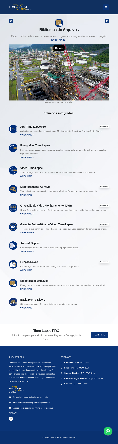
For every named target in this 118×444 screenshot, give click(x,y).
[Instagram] (11, 419)
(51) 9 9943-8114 (88, 373)
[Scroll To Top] (113, 441)
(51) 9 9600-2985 (81, 363)
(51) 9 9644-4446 (81, 384)
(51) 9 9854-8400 (96, 379)
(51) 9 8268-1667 (82, 368)
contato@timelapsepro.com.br (35, 397)
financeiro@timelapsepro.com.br (36, 403)
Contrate (100, 335)
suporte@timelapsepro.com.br (40, 408)
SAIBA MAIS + (59, 40)
